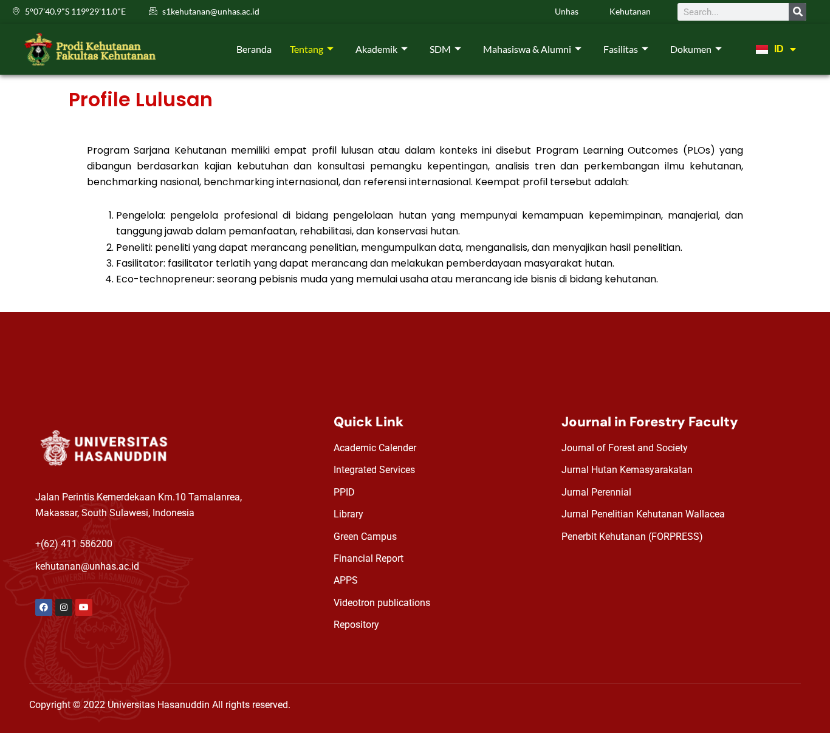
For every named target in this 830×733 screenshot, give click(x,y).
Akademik (376, 49)
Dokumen (691, 49)
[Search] (797, 12)
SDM (440, 49)
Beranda (254, 49)
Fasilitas (620, 49)
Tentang (306, 49)
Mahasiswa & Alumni (527, 49)
